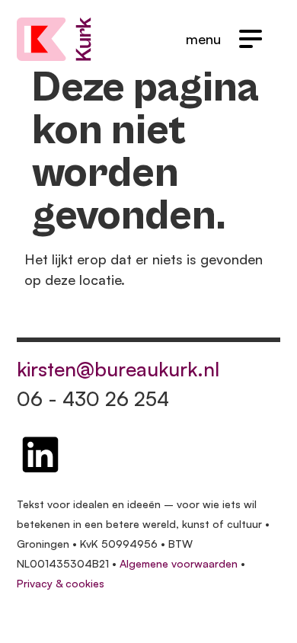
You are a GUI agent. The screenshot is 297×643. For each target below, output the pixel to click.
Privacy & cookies (60, 583)
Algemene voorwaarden (179, 563)
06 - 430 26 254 (93, 398)
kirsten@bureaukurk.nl (118, 369)
